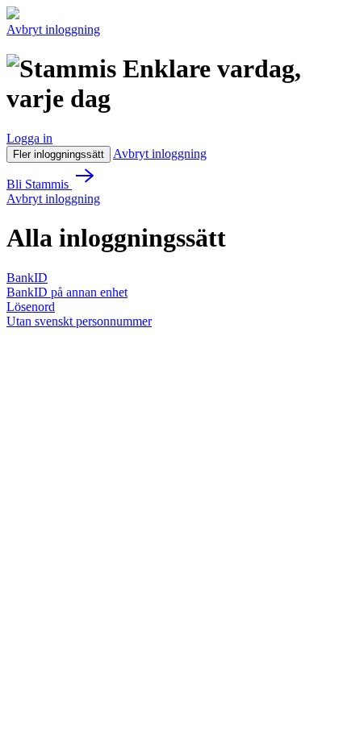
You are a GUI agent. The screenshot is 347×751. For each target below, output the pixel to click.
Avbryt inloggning (53, 29)
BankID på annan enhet (67, 292)
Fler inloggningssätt (58, 154)
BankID (27, 277)
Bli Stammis (39, 184)
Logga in (29, 138)
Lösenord (30, 306)
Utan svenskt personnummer (79, 321)
